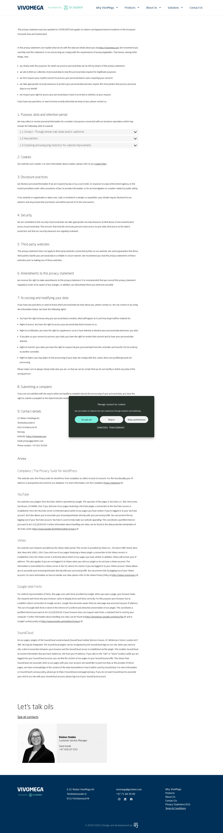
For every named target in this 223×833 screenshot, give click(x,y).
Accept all (86, 419)
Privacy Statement (116, 427)
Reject (111, 419)
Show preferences (136, 419)
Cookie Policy (102, 427)
